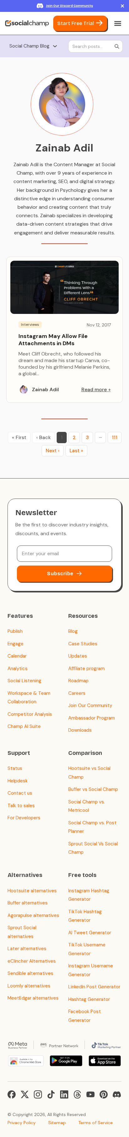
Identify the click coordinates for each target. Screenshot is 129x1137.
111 (114, 437)
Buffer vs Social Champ (93, 789)
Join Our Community (90, 705)
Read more (94, 389)
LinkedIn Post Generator (94, 987)
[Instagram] (38, 1094)
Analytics (18, 668)
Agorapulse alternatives (33, 915)
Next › (52, 450)
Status (15, 768)
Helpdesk (18, 781)
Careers (76, 693)
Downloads (80, 730)
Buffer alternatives (28, 903)
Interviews (30, 324)
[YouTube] (90, 1094)
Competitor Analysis (30, 714)
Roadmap (78, 681)
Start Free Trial (75, 23)
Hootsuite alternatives (32, 891)
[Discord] (117, 1094)
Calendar (17, 656)
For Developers (24, 818)
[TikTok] (51, 1094)
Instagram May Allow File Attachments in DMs (53, 339)
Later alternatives (27, 948)
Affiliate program (86, 668)
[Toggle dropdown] (55, 46)
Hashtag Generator (89, 999)
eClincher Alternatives (32, 961)
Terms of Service (95, 1122)
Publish (15, 631)
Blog (73, 631)
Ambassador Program (91, 718)
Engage (15, 644)
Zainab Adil (45, 389)
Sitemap (57, 1122)
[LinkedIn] (64, 1094)
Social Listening (24, 681)
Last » (76, 450)
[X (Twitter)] (25, 1094)
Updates (77, 656)
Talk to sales (21, 805)
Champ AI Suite (24, 726)
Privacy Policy (22, 1122)
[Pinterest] (104, 1094)
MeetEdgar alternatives (33, 998)
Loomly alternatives (29, 986)
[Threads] (77, 1094)
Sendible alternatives (30, 973)
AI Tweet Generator (89, 933)
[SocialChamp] (27, 23)
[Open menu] (118, 23)
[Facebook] (12, 1094)
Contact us (20, 793)
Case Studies (82, 644)
